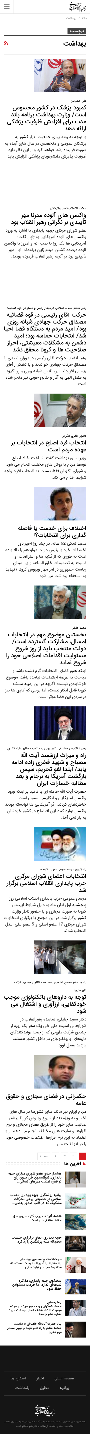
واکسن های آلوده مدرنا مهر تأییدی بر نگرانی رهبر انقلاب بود (48, 216)
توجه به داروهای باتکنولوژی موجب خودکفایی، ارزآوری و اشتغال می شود (45, 998)
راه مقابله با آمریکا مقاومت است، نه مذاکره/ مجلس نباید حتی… (36, 1265)
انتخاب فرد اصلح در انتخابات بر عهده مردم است (48, 444)
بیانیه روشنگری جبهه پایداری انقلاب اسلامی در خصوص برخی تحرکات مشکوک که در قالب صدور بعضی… (36, 1199)
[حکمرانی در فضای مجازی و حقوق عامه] (60, 1071)
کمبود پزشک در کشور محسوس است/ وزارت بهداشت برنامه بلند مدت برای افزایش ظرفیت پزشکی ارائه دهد (46, 116)
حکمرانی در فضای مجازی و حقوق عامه (46, 1100)
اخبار (40, 1378)
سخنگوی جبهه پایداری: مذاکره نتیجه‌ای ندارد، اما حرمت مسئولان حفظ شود (37, 1284)
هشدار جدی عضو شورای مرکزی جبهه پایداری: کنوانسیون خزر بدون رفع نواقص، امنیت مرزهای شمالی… (35, 1177)
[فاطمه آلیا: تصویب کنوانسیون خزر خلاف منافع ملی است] (75, 1222)
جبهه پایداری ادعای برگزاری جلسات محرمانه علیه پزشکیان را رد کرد (37, 1239)
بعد (45, 1156)
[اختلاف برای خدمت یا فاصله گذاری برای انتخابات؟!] (60, 503)
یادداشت (22, 1388)
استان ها (18, 1378)
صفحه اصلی (64, 1378)
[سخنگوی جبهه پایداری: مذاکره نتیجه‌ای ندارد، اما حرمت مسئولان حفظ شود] (75, 1287)
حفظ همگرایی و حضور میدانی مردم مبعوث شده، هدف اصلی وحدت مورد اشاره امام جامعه (35, 1308)
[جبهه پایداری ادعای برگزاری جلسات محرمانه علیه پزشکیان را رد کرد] (75, 1244)
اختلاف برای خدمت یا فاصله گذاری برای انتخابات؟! (52, 532)
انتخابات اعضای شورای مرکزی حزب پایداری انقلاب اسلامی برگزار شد (46, 881)
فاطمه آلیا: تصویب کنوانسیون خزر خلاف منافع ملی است (37, 1218)
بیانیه (64, 1388)
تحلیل (44, 1388)
